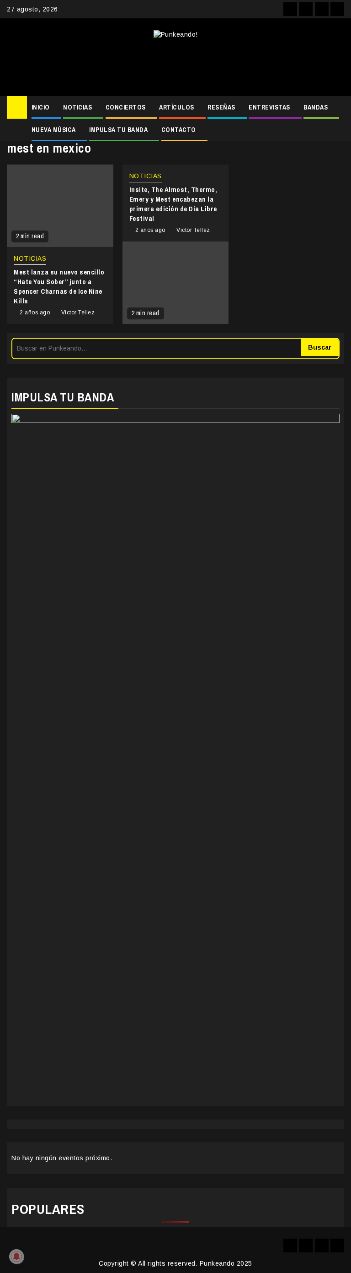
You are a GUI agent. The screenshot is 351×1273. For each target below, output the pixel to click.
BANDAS (315, 107)
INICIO (41, 107)
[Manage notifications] (16, 1256)
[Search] (337, 107)
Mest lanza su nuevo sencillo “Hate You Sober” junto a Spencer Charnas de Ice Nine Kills (59, 286)
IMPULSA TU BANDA (118, 130)
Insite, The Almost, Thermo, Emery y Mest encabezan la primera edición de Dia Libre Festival (173, 204)
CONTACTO (178, 130)
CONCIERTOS (126, 107)
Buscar (319, 347)
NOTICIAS (77, 107)
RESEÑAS (221, 107)
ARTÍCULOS (176, 107)
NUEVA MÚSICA (54, 130)
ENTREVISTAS (269, 107)
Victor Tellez (78, 312)
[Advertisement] (175, 64)
